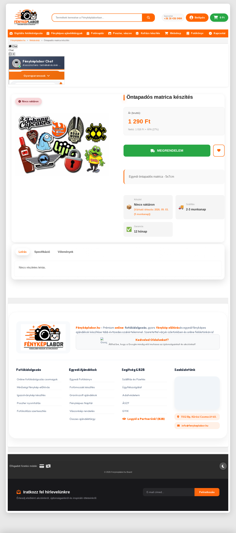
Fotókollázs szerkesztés (31, 411)
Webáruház (35, 40)
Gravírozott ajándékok (83, 395)
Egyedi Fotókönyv (81, 379)
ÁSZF (125, 403)
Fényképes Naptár (81, 403)
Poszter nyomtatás (29, 403)
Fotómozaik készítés (82, 387)
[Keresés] (148, 17)
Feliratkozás (207, 492)
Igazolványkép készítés (31, 395)
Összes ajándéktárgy (83, 419)
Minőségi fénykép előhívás (33, 387)
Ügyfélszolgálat (132, 387)
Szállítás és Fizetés (133, 379)
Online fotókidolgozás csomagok (37, 379)
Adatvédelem (131, 395)
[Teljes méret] (10, 54)
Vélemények (65, 251)
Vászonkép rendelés (82, 411)
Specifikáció (42, 251)
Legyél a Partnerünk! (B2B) (146, 419)
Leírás (23, 251)
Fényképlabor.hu (18, 40)
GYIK (125, 411)
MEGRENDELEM (170, 150)
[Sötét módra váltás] (223, 466)
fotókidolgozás (136, 327)
